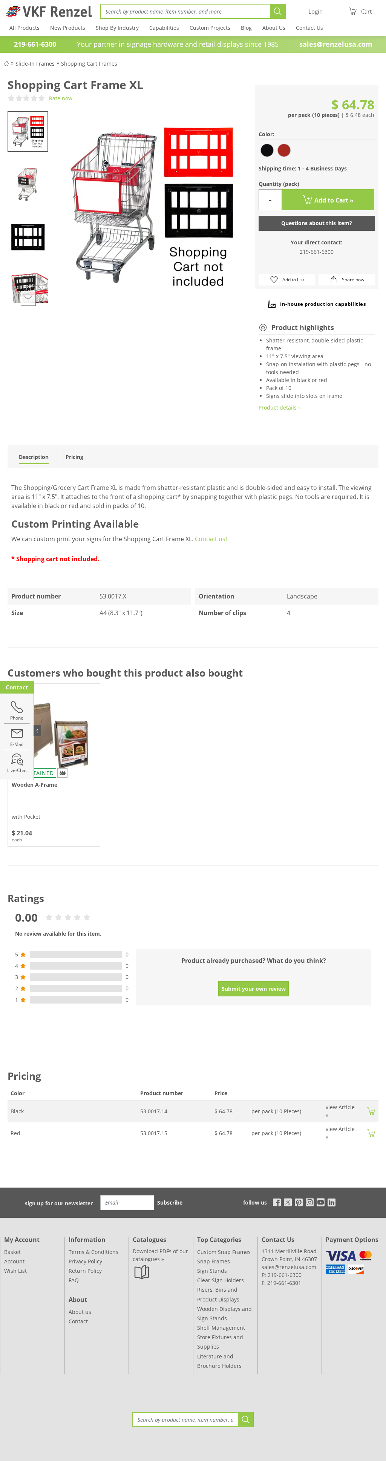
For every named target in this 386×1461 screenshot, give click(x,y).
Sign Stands (212, 1270)
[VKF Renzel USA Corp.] (46, 11)
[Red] (284, 150)
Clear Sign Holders (220, 1280)
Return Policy (85, 1270)
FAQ (74, 1280)
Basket (12, 1251)
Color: (266, 134)
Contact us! (211, 539)
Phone (16, 718)
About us (80, 1311)
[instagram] (309, 1202)
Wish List (15, 1270)
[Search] (278, 11)
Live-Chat (17, 770)
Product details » (280, 407)
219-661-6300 (317, 251)
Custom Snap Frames (224, 1251)
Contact (78, 1321)
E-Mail (16, 744)
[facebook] (275, 1202)
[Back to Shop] (6, 62)
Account (14, 1261)
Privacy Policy (85, 1261)
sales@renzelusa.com (335, 44)
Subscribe (169, 1202)
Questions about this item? (316, 223)
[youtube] (320, 1202)
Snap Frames (213, 1261)
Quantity (279, 183)
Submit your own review (254, 988)
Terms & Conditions (93, 1251)
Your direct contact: (316, 242)
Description (34, 456)
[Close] (37, 730)
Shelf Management (221, 1327)
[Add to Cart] (371, 1111)
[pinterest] (298, 1202)
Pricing (74, 456)
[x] (288, 1202)
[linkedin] (331, 1202)
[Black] (267, 150)
